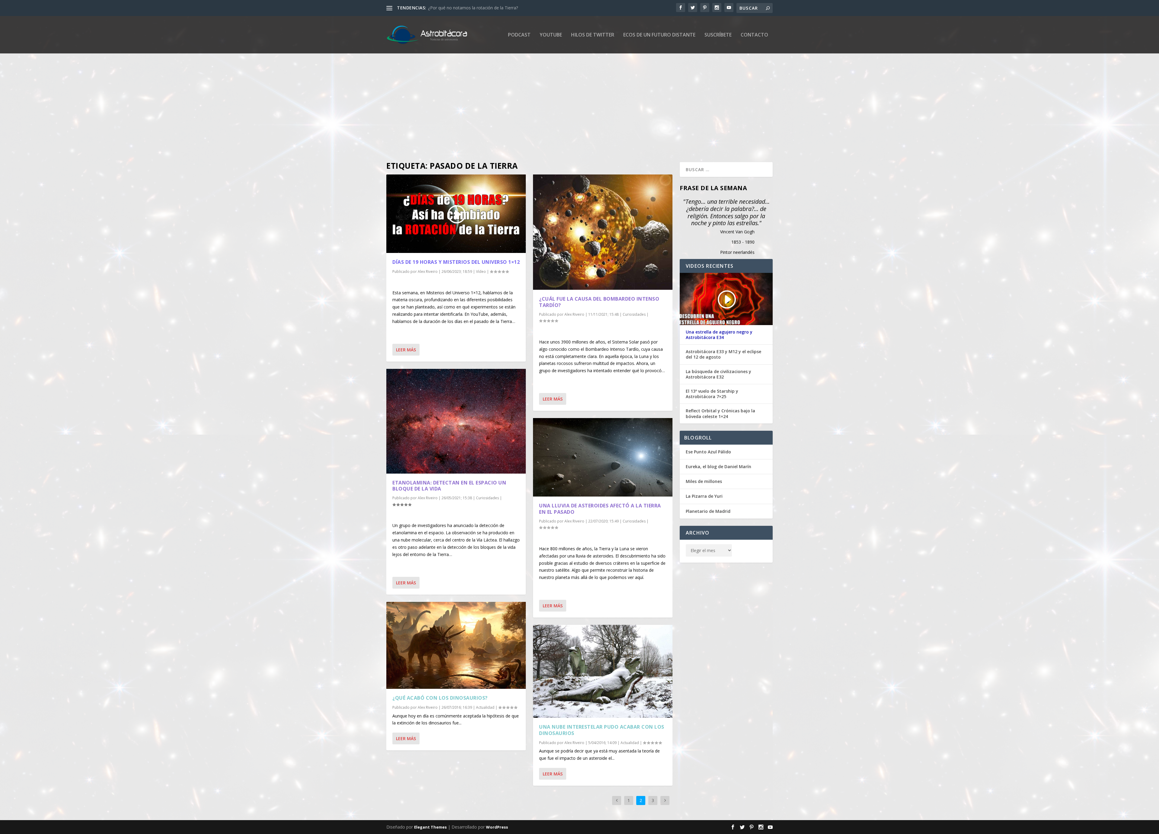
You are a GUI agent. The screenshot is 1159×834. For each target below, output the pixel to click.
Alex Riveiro (428, 271)
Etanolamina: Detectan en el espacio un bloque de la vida (449, 485)
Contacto (754, 35)
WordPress (497, 827)
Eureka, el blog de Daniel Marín (718, 466)
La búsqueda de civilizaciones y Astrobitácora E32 (718, 374)
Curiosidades (487, 497)
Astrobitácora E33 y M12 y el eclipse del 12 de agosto (723, 354)
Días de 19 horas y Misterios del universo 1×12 (456, 262)
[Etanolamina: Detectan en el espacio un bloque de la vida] (456, 421)
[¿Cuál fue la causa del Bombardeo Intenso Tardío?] (602, 232)
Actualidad (485, 707)
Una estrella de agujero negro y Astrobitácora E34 (719, 334)
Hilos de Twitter (592, 35)
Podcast (519, 35)
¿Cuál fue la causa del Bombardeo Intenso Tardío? (599, 302)
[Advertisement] (567, 108)
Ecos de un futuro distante (659, 35)
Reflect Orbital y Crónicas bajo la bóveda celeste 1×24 (720, 413)
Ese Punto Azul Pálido (708, 452)
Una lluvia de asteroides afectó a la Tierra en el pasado (600, 508)
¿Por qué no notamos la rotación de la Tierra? (473, 8)
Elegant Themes (430, 827)
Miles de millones (704, 481)
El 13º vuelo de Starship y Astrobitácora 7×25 (712, 393)
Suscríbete (718, 35)
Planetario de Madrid (708, 511)
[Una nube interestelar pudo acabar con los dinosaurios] (602, 671)
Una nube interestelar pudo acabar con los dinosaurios (601, 730)
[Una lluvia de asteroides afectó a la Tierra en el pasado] (602, 457)
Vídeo (481, 271)
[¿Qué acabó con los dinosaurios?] (456, 645)
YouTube (551, 35)
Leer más (406, 350)
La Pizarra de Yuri (704, 496)
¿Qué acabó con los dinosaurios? (440, 698)
